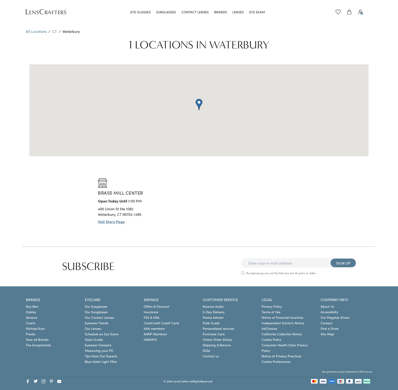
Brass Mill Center (120, 192)
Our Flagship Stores (335, 317)
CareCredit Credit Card (161, 323)
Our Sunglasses (96, 312)
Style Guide (211, 323)
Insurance (151, 312)
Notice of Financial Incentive (282, 317)
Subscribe (88, 266)
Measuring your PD (99, 350)
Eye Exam (257, 12)
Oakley (31, 312)
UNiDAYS (150, 339)
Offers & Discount (156, 306)
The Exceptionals (38, 345)
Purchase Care (214, 334)
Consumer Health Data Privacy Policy (285, 348)
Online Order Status (217, 339)
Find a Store (330, 328)
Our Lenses (93, 328)
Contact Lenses (195, 12)
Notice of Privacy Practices (281, 356)
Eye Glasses (140, 12)
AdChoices (269, 328)
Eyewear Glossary (98, 345)
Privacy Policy (272, 306)
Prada (30, 334)
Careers (326, 323)
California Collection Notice (282, 334)
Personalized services (218, 328)
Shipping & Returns (217, 345)
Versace (31, 317)
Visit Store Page (111, 221)
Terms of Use (271, 312)
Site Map (327, 334)
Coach (30, 323)
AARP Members (155, 334)
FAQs (206, 350)
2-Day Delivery (214, 312)
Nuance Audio (213, 306)
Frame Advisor (213, 317)
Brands (220, 12)
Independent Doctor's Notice (283, 323)
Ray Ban (32, 306)
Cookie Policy (271, 339)
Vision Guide (94, 339)
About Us (327, 306)
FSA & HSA (151, 317)
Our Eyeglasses (96, 306)
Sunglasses (166, 12)
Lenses (238, 12)
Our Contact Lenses (99, 317)
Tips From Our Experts (101, 356)
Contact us (211, 356)
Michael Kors (35, 328)
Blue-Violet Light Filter (101, 361)
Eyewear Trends (96, 323)
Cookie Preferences (276, 361)
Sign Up (343, 262)
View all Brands (37, 339)
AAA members (154, 328)
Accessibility (329, 312)
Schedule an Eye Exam (102, 334)
